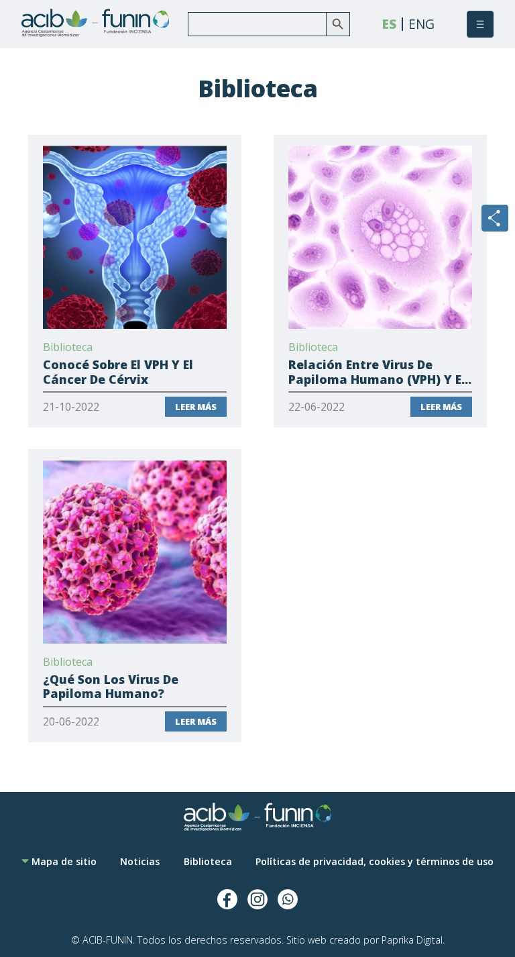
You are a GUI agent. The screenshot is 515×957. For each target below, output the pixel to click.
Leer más (196, 407)
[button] (480, 24)
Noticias (140, 861)
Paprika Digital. (413, 940)
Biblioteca (208, 861)
